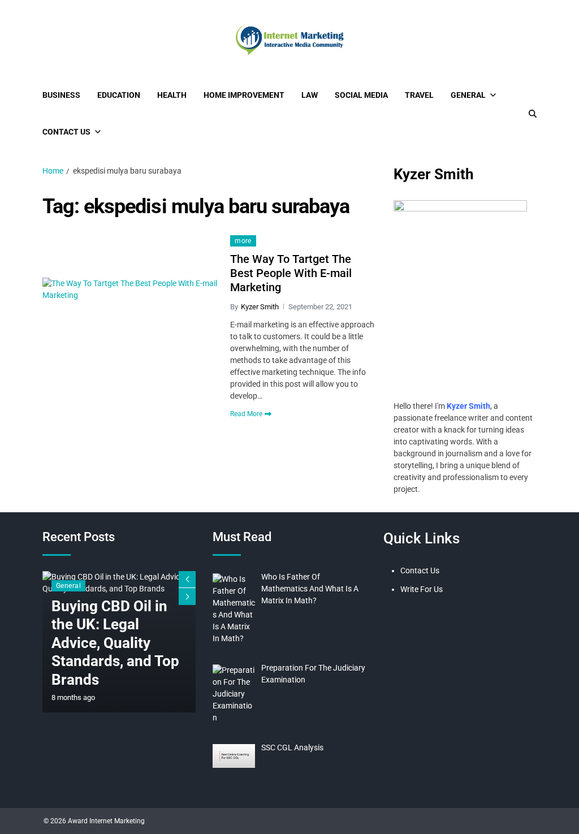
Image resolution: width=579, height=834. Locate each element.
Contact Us (66, 131)
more (243, 241)
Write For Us (421, 589)
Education (118, 95)
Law (309, 95)
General (468, 95)
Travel (419, 95)
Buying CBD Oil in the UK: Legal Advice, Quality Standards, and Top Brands (115, 643)
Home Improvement (244, 95)
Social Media (361, 95)
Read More (246, 414)
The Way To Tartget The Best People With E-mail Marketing (291, 273)
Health (172, 95)
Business (61, 95)
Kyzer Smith (260, 307)
